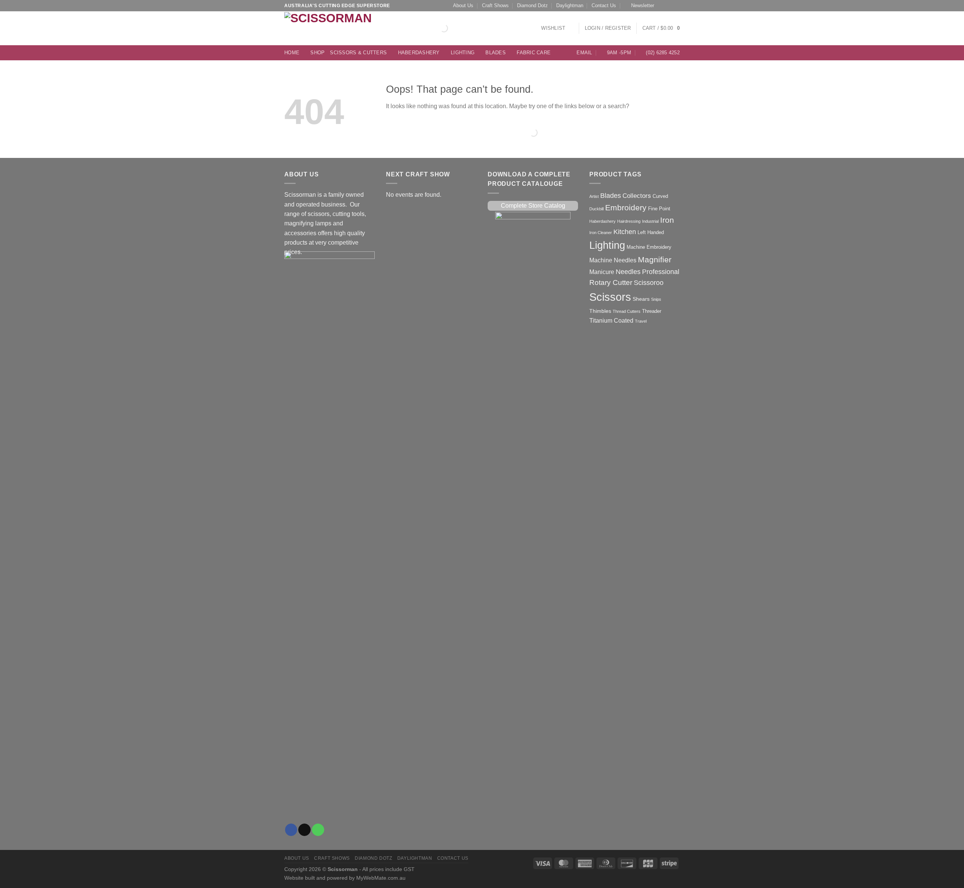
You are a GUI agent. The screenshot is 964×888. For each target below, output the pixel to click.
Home (291, 52)
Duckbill (596, 209)
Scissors (610, 297)
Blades (495, 52)
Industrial (650, 221)
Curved (660, 196)
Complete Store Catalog (533, 205)
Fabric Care (534, 52)
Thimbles (600, 311)
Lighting (462, 52)
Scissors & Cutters (358, 52)
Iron (667, 220)
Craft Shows (495, 5)
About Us (463, 5)
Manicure (601, 272)
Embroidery (626, 207)
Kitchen (624, 232)
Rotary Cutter (610, 282)
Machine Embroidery (649, 247)
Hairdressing (629, 221)
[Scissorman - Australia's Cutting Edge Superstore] (330, 28)
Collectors (636, 195)
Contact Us (604, 5)
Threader (651, 311)
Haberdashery (419, 52)
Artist (594, 196)
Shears (641, 299)
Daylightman (569, 5)
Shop (317, 52)
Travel (641, 321)
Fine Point (659, 208)
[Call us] (676, 5)
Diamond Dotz (532, 5)
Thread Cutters (627, 311)
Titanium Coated (611, 320)
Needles (628, 272)
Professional (660, 272)
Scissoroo (649, 282)
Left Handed (651, 232)
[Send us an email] (669, 5)
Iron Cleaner (600, 232)
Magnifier (654, 259)
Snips (656, 299)
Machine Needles (612, 260)
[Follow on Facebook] (662, 5)
